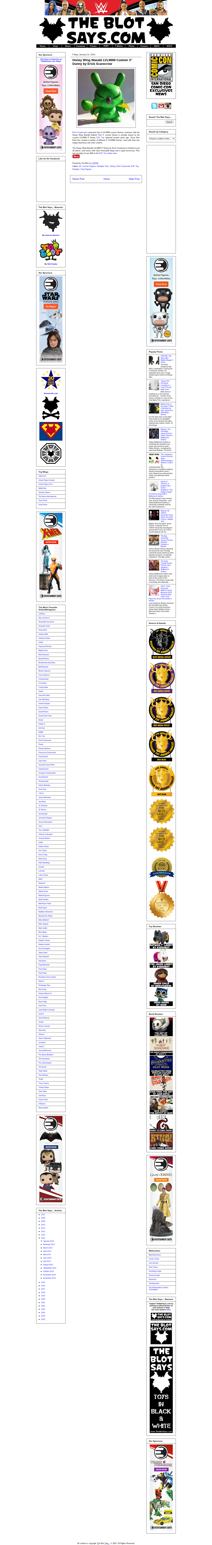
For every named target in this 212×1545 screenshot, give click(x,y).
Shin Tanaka (52, 264)
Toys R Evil (43, 500)
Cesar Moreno (44, 675)
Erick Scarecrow (79, 132)
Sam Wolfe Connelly (47, 1010)
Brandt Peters (44, 659)
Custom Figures (89, 166)
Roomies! (152, 1279)
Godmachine (44, 769)
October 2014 (48, 1271)
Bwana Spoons (44, 671)
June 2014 (47, 1258)
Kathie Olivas (44, 846)
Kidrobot (75, 169)
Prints (131, 46)
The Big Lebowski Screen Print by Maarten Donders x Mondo (167, 541)
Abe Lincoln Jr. (44, 618)
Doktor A (42, 724)
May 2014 (47, 1254)
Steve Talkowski (45, 1038)
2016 (43, 1286)
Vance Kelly (43, 1100)
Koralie (41, 867)
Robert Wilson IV (45, 993)
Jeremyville (43, 814)
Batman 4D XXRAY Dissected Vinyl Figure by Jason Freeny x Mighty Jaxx (167, 516)
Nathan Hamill (44, 944)
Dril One (42, 728)
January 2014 (48, 1241)
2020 (43, 1299)
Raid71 (41, 981)
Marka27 (42, 883)
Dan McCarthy (44, 695)
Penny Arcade (154, 1275)
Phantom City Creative (47, 977)
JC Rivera (42, 810)
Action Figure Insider (47, 480)
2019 (43, 1296)
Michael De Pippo (45, 916)
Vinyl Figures (85, 169)
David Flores (43, 712)
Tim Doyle (42, 1067)
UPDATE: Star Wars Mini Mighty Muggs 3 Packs (167, 359)
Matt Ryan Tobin (45, 904)
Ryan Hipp (43, 1002)
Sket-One (42, 1030)
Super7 (41, 1047)
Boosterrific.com (51, 393)
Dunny (112, 166)
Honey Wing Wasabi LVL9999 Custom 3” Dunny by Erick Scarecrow (102, 62)
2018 (43, 1292)
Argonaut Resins (45, 646)
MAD (40, 879)
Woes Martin (43, 1108)
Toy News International (47, 496)
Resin (68, 46)
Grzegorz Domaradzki (47, 773)
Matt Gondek (43, 900)
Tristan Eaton (44, 1087)
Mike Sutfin (43, 928)
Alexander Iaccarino (46, 622)
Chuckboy (42, 683)
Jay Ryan (42, 802)
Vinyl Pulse (43, 505)
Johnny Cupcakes (46, 834)
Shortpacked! (154, 1283)
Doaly (41, 720)
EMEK (41, 732)
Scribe (41, 1022)
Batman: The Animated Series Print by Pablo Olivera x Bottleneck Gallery (167, 434)
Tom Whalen (43, 1075)
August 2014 (48, 1265)
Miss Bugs (43, 932)
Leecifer (42, 871)
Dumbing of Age (155, 1271)
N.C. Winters (43, 936)
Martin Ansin (43, 891)
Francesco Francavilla (47, 753)
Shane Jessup (44, 1026)
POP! (106, 46)
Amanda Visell (44, 626)
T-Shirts (119, 46)
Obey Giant (43, 953)
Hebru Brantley (44, 785)
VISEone (42, 1104)
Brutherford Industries (47, 663)
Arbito (41, 642)
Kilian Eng (43, 859)
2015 (43, 1282)
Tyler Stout (43, 1091)
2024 (43, 1313)
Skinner (42, 1034)
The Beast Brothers (46, 1055)
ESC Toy (100, 137)
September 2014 (49, 1268)
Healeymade (44, 781)
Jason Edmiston (45, 797)
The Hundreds (44, 1059)
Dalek (41, 691)
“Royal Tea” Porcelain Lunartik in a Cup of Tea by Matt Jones (166, 385)
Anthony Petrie (44, 638)
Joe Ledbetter (44, 830)
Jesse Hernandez (45, 822)
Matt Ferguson (44, 896)
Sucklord (42, 1043)
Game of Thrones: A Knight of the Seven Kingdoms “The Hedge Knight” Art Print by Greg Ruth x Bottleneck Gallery (161, 489)
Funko (93, 46)
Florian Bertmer (45, 749)
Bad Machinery (155, 1255)
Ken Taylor (43, 851)
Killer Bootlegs (44, 863)
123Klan (42, 614)
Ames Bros (43, 630)
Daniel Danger (44, 704)
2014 (43, 1238)
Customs (80, 46)
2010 (43, 1225)
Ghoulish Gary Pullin (47, 765)
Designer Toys (103, 166)
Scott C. (42, 1014)
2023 (43, 1309)
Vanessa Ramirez (52, 235)
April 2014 (47, 1251)
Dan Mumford (44, 700)
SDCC (157, 46)
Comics (144, 46)
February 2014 (49, 1244)
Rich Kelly (42, 989)
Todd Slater (43, 1071)
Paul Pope (43, 973)
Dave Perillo (43, 708)
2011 (43, 1228)
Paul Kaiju (43, 969)
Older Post (134, 179)
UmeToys (42, 1096)
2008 (43, 1218)
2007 (43, 1215)
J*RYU (41, 793)
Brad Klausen (44, 655)
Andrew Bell (43, 634)
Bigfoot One (43, 650)
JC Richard (43, 806)
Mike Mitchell (44, 920)
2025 (43, 1316)
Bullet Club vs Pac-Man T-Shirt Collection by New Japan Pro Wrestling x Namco (167, 409)
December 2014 (49, 1278)
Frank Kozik (43, 757)
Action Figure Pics (46, 484)
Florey (41, 744)
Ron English (43, 997)
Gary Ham (42, 761)
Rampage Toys (44, 985)
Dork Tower (153, 1267)
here (169, 1310)
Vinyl (55, 46)
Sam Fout (42, 1006)
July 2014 (47, 1261)
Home (42, 46)
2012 (43, 1231)
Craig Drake (43, 687)
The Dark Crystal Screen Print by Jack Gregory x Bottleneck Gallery (166, 566)
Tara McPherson (45, 1051)
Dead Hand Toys (45, 716)
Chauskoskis (44, 679)
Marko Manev (44, 887)
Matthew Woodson (46, 912)
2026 (43, 1319)
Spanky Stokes (44, 492)
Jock (40, 826)
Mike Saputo (43, 924)
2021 (43, 1303)
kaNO (41, 842)
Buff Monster (43, 667)
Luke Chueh (43, 875)
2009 (43, 1221)
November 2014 (49, 1275)
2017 (43, 1289)
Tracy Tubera (44, 1083)
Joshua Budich (44, 838)
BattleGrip (42, 488)
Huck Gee (42, 789)
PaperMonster (44, 965)
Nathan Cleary (44, 940)
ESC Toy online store (108, 153)
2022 (43, 1306)
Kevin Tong (43, 855)
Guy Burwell (43, 777)
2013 (43, 1235)
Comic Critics (154, 1259)
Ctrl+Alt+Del (153, 1263)
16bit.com (42, 476)
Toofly (41, 1079)
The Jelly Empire (45, 1063)
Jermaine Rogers (45, 818)
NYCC (169, 46)
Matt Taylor (43, 908)
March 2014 (47, 1248)
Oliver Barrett (44, 957)
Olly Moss (42, 961)
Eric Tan (42, 736)
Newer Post (78, 179)
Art (80, 166)
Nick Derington (44, 949)
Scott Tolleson (44, 1018)
